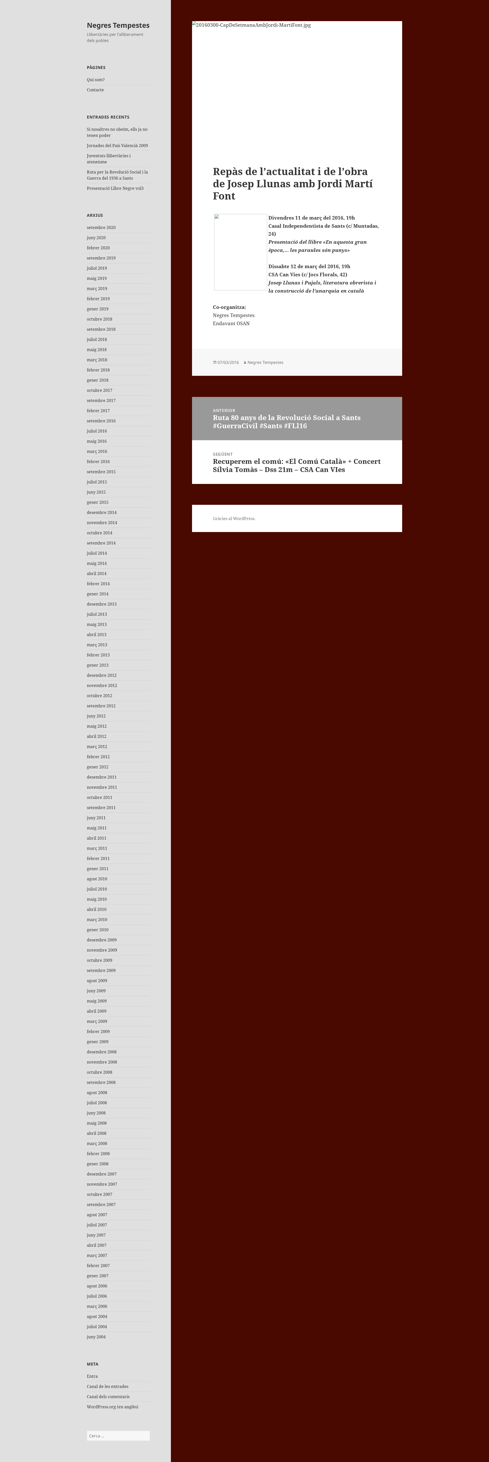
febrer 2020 (98, 248)
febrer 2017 (98, 410)
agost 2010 (97, 879)
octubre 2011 (99, 797)
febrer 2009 (98, 1031)
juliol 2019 (97, 268)
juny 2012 (96, 716)
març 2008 (97, 1143)
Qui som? (96, 79)
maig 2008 (97, 1123)
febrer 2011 (98, 858)
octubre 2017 (99, 390)
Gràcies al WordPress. (234, 518)
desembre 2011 (102, 777)
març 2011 (97, 848)
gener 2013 (97, 665)
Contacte (95, 90)
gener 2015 (97, 502)
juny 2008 (96, 1113)
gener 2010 (97, 930)
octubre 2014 (99, 533)
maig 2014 (97, 563)
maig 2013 (97, 624)
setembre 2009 (101, 970)
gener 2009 (97, 1041)
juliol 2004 (97, 1326)
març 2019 (97, 288)
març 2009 (97, 1021)
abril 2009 (96, 1011)
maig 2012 (97, 726)
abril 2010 (96, 909)
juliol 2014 (97, 553)
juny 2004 (96, 1337)
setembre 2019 (101, 258)
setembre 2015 (101, 472)
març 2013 (97, 645)
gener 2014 (97, 594)
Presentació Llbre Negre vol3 (115, 188)
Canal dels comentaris (108, 1396)
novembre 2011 (102, 787)
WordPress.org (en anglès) (112, 1407)
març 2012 (97, 746)
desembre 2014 (102, 512)
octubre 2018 (99, 319)
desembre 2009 (102, 940)
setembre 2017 (101, 400)
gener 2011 (97, 868)
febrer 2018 (98, 370)
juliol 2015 (97, 482)
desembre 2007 (102, 1174)
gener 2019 (97, 309)
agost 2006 (97, 1286)
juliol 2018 (97, 339)
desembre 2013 (102, 604)
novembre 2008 (102, 1062)
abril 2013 (96, 634)
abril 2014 (96, 573)
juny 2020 (96, 237)
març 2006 (97, 1306)
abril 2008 (96, 1133)
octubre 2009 (99, 960)
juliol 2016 (97, 431)
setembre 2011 (101, 807)
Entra (92, 1376)
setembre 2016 (101, 421)
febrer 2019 (98, 299)
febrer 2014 (98, 583)
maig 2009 (97, 1001)
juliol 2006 (97, 1296)
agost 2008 (97, 1092)
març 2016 (97, 451)
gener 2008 (97, 1164)
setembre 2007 (101, 1204)
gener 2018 (97, 380)
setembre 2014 (101, 543)
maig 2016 (97, 441)
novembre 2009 (102, 950)
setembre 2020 (101, 227)
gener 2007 (97, 1276)
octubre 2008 (99, 1072)
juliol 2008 (97, 1103)
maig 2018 (97, 349)
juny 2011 (96, 818)
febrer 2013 (98, 655)
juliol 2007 (97, 1225)
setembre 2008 (101, 1082)
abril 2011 (96, 838)
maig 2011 (97, 828)
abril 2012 (96, 736)
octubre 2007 (99, 1194)
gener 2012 (97, 767)
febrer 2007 (98, 1265)
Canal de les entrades (107, 1386)
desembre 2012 (102, 675)
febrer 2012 (98, 756)
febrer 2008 (98, 1153)
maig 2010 (97, 899)
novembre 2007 (102, 1184)
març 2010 (97, 919)
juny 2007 (96, 1235)
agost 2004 (97, 1316)
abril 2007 (96, 1245)
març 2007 (97, 1255)
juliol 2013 (97, 614)
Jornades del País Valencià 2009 (117, 145)
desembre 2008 (102, 1052)
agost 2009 (97, 980)
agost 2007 (97, 1214)
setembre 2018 (101, 329)
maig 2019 (97, 278)
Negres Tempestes (118, 25)
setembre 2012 (101, 706)
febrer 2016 (98, 461)
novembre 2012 (102, 685)
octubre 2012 (99, 695)
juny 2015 (96, 492)
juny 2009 (96, 991)
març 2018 (97, 360)
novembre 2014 (102, 522)
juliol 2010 (97, 889)
